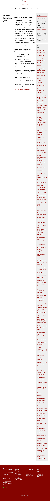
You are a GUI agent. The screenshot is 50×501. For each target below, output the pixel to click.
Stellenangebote (29, 474)
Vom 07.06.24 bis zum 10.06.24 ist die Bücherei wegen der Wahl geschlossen (41, 99)
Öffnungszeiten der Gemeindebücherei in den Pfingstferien (41, 247)
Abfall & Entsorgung (29, 475)
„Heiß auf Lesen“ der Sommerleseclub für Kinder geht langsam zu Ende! (41, 196)
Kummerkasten (40, 475)
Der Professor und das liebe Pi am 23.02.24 (41, 169)
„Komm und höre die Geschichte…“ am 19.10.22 (41, 290)
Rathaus (13, 8)
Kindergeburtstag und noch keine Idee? (42, 327)
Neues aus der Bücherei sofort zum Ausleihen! (41, 456)
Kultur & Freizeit (34, 8)
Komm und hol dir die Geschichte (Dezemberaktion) (42, 450)
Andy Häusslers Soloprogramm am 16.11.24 (41, 70)
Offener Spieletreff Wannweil (40, 80)
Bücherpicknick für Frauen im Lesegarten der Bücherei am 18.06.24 (41, 89)
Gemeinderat (28, 471)
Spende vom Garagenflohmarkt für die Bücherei (42, 349)
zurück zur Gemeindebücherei (22, 89)
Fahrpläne (27, 476)
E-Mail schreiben (41, 29)
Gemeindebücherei (29, 473)
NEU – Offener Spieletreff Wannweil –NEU (41, 144)
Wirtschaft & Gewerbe (25, 11)
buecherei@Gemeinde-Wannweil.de (24, 79)
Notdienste (39, 476)
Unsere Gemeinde (22, 8)
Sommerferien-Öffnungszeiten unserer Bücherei (41, 400)
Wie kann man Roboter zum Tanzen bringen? (41, 150)
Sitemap (27, 497)
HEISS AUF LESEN (41, 75)
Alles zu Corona (40, 474)
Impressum (23, 497)
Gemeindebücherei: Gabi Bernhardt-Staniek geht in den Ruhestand (41, 185)
